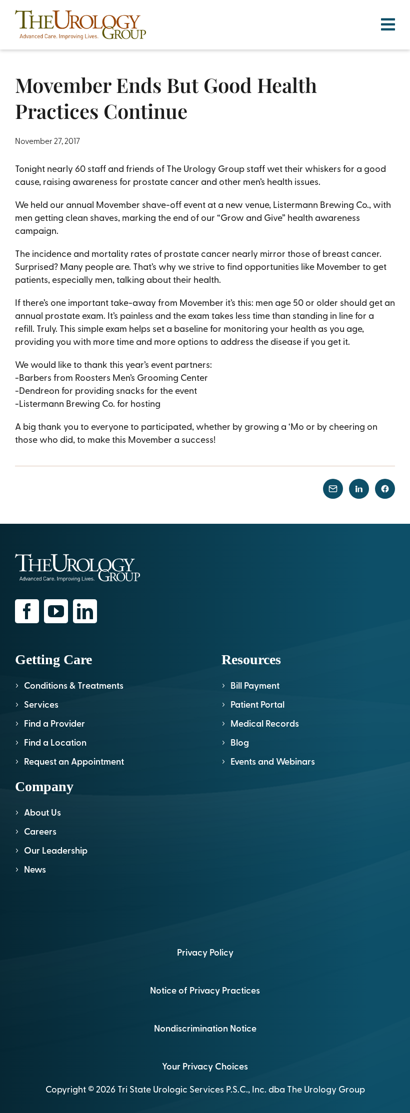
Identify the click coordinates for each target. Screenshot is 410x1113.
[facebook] (27, 611)
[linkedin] (85, 611)
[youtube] (56, 611)
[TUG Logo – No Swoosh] (80, 14)
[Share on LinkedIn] (359, 489)
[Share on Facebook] (385, 489)
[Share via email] (333, 489)
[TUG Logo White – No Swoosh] (77, 558)
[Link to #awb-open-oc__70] (388, 24)
